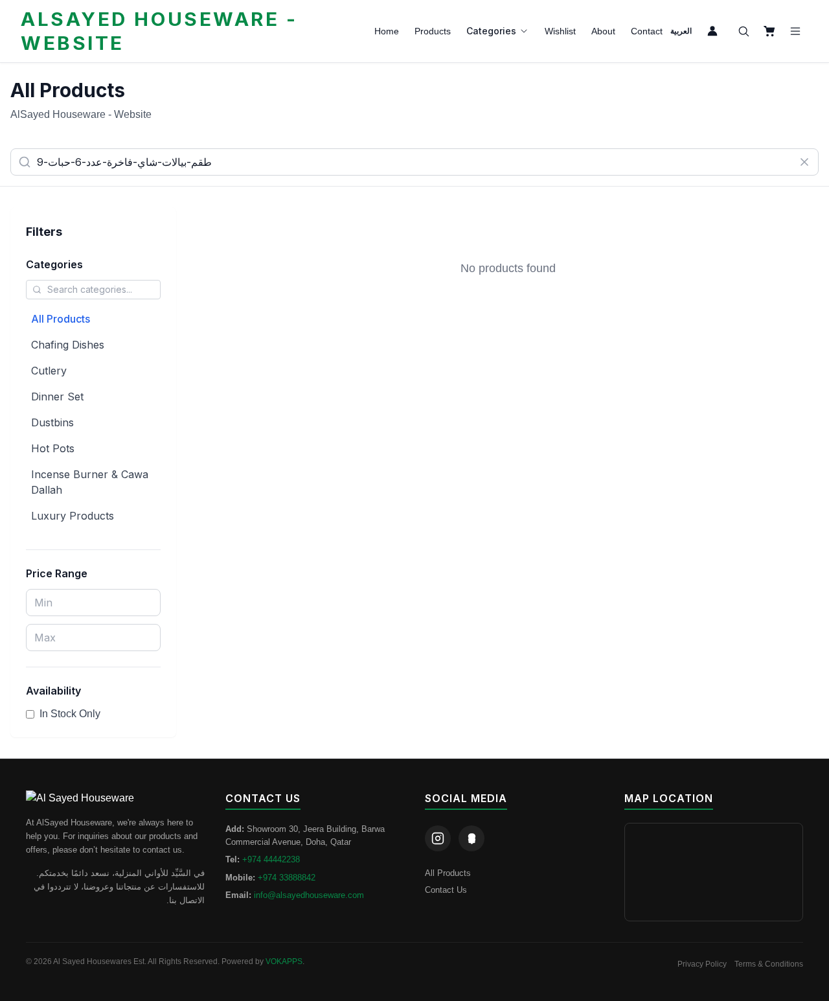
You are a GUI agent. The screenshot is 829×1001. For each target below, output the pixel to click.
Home (386, 31)
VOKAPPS (284, 961)
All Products (60, 318)
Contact (647, 31)
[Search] (743, 31)
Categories (491, 30)
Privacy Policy (702, 964)
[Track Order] (712, 31)
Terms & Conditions (768, 964)
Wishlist (560, 31)
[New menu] (795, 31)
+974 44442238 (271, 859)
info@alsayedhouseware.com (309, 895)
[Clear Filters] (804, 161)
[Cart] (769, 31)
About (603, 31)
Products (432, 31)
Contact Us (446, 890)
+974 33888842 (286, 877)
